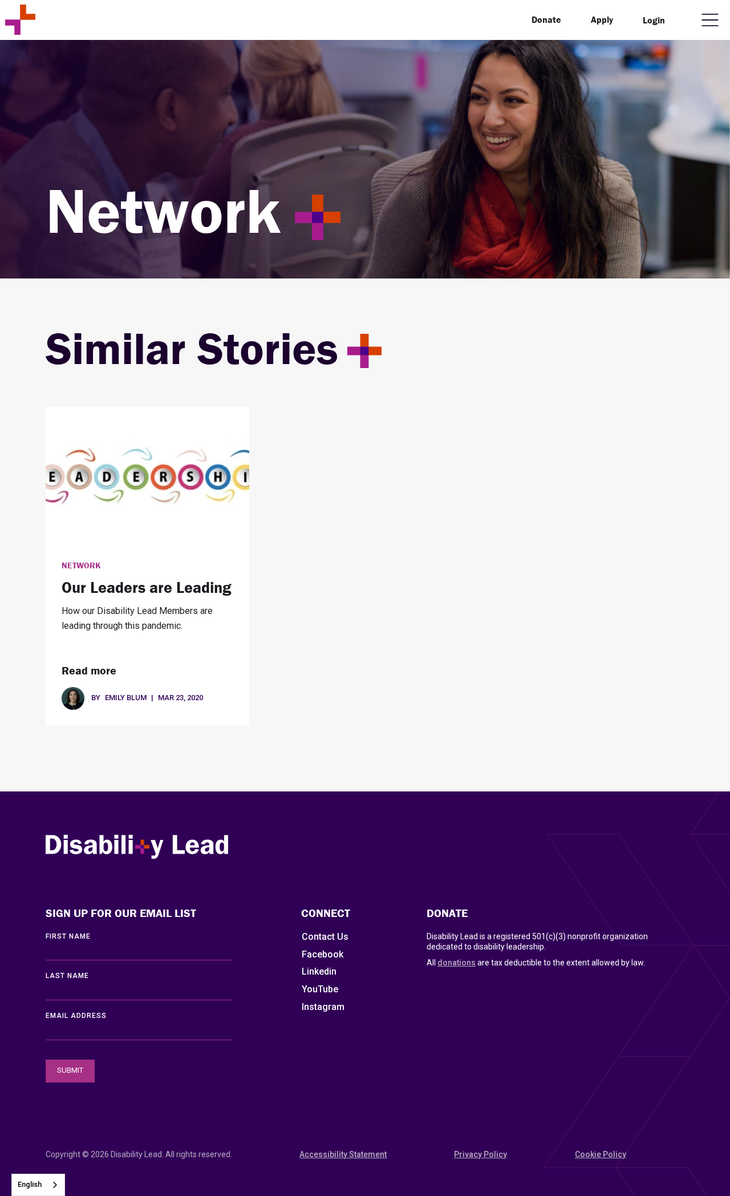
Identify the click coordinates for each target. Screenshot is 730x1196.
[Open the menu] (710, 20)
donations (456, 962)
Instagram (323, 1006)
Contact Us (325, 936)
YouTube (320, 989)
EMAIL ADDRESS (76, 1016)
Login (654, 20)
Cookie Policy (600, 1154)
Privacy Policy (480, 1154)
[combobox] (38, 1185)
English (30, 1184)
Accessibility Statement (343, 1154)
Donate (546, 19)
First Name (68, 936)
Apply (602, 19)
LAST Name (67, 976)
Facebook (322, 954)
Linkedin (319, 971)
